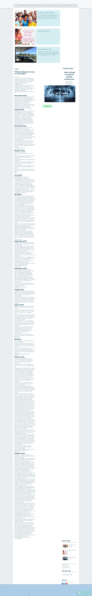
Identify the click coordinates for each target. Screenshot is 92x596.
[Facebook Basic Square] (62, 583)
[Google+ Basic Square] (66, 583)
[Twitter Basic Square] (64, 583)
